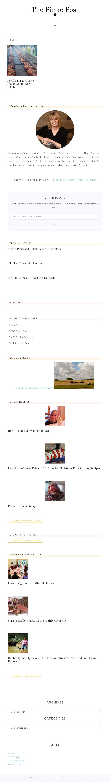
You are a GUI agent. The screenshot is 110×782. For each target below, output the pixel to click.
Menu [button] (57, 25)
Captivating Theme (44, 778)
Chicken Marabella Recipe (25, 263)
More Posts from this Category (26, 521)
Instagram (69, 180)
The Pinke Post (55, 11)
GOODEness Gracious (20, 331)
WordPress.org (15, 764)
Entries (14, 756)
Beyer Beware (16, 325)
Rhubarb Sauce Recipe (22, 506)
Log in (11, 753)
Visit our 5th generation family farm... (35, 388)
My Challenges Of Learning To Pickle (31, 277)
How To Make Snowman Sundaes (29, 430)
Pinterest (82, 180)
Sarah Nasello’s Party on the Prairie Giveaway (37, 620)
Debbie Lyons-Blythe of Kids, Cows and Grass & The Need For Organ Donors (52, 659)
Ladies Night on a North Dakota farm (32, 583)
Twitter (92, 180)
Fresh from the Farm (19, 343)
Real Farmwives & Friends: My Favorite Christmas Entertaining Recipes (54, 468)
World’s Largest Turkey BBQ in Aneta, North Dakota (21, 84)
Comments (16, 760)
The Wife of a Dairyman (21, 337)
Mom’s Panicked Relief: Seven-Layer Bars (34, 249)
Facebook (57, 180)
